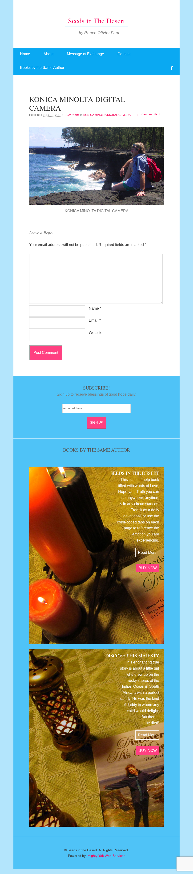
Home (25, 54)
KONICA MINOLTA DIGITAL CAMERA (107, 115)
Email (95, 320)
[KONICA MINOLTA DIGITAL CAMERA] (96, 166)
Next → (158, 114)
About (48, 54)
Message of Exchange (85, 54)
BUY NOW (148, 568)
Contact (123, 54)
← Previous (145, 114)
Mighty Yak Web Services (106, 856)
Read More (147, 552)
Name (95, 308)
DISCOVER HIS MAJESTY (132, 655)
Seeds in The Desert (96, 20)
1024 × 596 (72, 115)
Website (95, 333)
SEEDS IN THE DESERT (134, 473)
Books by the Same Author (42, 68)
